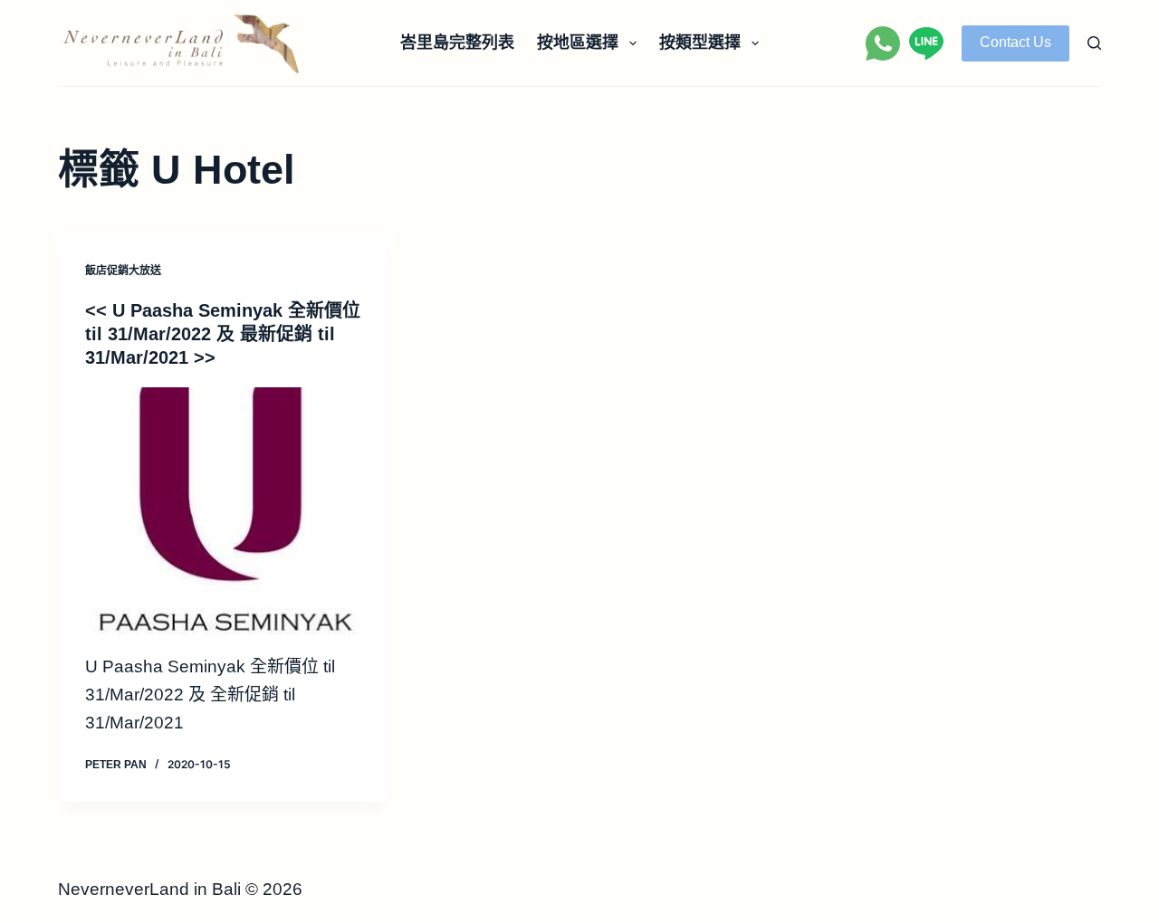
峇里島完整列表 (457, 42)
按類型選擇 (700, 42)
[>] (223, 510)
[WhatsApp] (883, 43)
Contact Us (1015, 42)
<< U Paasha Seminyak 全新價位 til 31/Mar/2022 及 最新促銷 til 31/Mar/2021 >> (222, 333)
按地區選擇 (577, 42)
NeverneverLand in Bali (149, 889)
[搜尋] (1094, 43)
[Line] (926, 43)
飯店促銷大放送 (123, 270)
